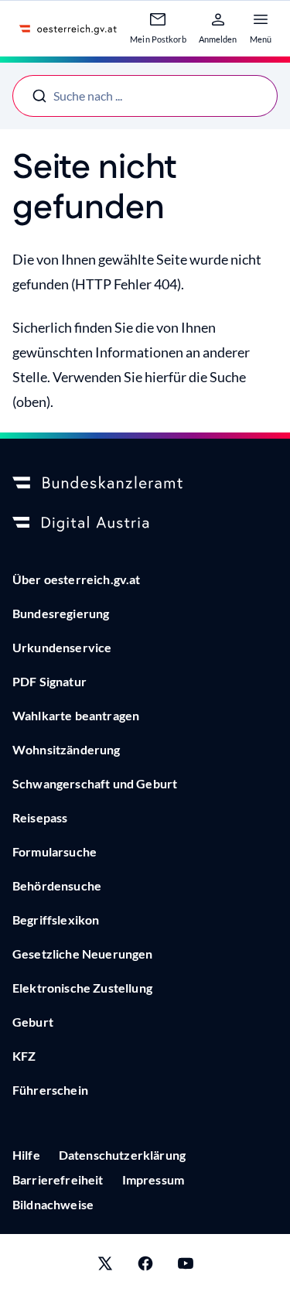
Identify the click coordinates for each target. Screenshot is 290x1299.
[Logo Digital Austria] (145, 524)
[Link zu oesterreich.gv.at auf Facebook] (145, 1266)
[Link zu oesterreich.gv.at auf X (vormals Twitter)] (105, 1266)
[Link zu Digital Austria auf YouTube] (185, 1266)
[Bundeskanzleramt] (145, 483)
